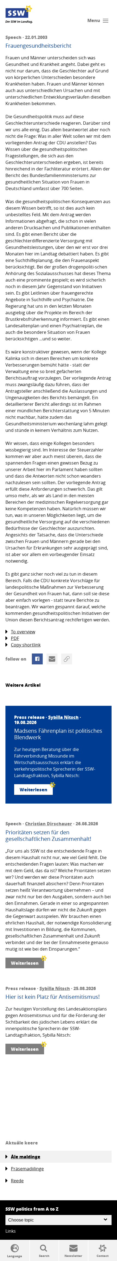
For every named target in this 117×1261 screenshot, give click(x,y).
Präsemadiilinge (27, 1169)
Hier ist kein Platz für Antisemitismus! (52, 997)
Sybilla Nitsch (63, 717)
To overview (23, 632)
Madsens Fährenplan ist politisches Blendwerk (58, 734)
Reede (17, 1181)
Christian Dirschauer (48, 823)
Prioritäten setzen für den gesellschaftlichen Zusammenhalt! (48, 835)
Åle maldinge (25, 1156)
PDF (15, 638)
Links (10, 1231)
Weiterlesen (33, 789)
